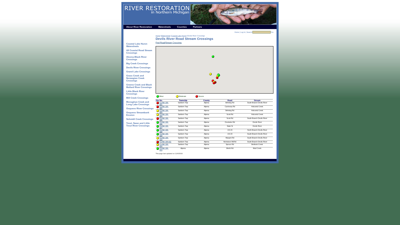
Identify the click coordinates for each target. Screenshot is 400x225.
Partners (197, 27)
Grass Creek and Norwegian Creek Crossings (135, 78)
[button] (213, 56)
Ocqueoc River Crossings (140, 108)
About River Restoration (139, 27)
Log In (242, 32)
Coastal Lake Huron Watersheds (136, 45)
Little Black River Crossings (135, 92)
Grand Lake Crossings (138, 71)
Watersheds (164, 27)
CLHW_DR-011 (165, 142)
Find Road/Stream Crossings (169, 43)
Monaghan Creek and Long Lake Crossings (137, 103)
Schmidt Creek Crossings (139, 119)
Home (237, 32)
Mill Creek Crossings (137, 98)
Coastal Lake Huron (178, 36)
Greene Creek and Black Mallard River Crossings (139, 85)
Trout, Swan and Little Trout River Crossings (138, 124)
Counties (182, 27)
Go (272, 32)
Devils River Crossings (138, 67)
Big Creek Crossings (137, 63)
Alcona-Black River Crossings (136, 58)
